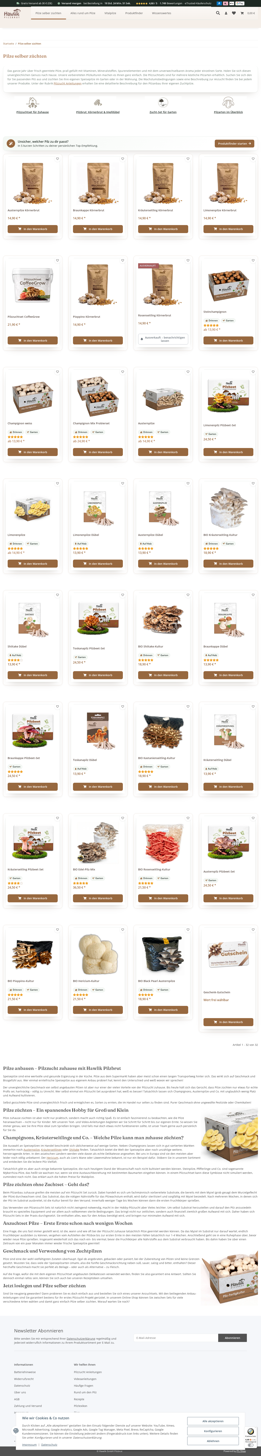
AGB (16, 1399)
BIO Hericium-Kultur (86, 981)
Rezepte (79, 1399)
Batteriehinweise (25, 1372)
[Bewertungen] (228, 325)
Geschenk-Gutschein (216, 992)
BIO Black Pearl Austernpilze (156, 981)
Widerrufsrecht (24, 1379)
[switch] (250, 1445)
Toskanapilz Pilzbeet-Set (89, 648)
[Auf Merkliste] (57, 159)
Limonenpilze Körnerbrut (220, 210)
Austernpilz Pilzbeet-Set (219, 871)
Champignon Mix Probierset (91, 423)
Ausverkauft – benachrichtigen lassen (165, 339)
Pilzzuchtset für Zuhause (32, 112)
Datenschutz (49, 1444)
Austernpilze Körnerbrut (24, 210)
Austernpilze (146, 423)
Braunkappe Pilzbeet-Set (24, 758)
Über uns (20, 1392)
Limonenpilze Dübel (86, 535)
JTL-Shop (241, 1451)
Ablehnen (213, 1441)
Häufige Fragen (83, 1385)
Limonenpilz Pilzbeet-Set (219, 425)
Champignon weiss (20, 423)
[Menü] (255, 1428)
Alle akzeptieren (213, 1421)
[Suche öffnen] (218, 13)
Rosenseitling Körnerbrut (154, 315)
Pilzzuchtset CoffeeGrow (24, 316)
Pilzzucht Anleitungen (68, 83)
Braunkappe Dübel (215, 646)
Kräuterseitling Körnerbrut (155, 210)
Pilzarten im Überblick (228, 112)
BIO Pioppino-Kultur (21, 981)
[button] (226, 13)
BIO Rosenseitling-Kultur (154, 869)
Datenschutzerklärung (81, 1338)
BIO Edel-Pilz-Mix (84, 869)
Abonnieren (232, 1338)
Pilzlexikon (80, 1406)
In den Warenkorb (35, 229)
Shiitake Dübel (17, 646)
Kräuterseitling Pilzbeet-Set (26, 869)
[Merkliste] (233, 13)
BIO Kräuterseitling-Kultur (220, 535)
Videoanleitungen (85, 1379)
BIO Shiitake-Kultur (150, 646)
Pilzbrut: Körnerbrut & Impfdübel (98, 112)
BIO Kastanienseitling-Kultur (156, 758)
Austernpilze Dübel (150, 535)
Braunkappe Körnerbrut (88, 210)
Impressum (29, 1444)
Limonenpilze (16, 535)
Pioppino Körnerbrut (86, 316)
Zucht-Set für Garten (163, 112)
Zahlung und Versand (28, 1406)
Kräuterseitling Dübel (217, 760)
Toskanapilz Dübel (85, 760)
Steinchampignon (214, 312)
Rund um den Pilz (85, 1392)
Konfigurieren (213, 1431)
